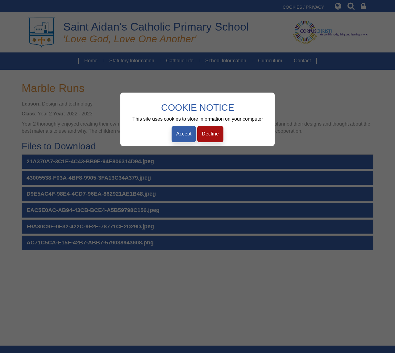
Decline (210, 133)
